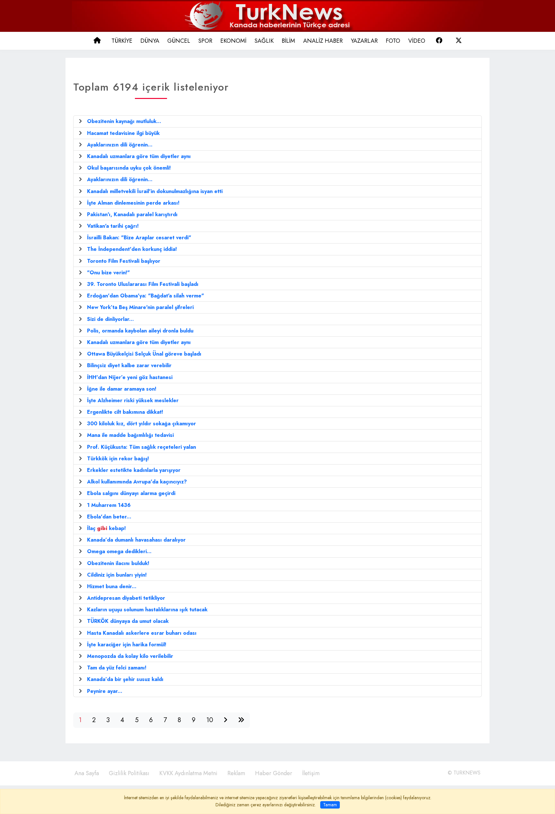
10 (209, 720)
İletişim (311, 773)
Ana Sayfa (87, 773)
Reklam (236, 773)
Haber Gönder (273, 773)
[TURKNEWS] (277, 15)
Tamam (330, 804)
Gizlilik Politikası (129, 773)
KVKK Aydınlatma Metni (188, 773)
